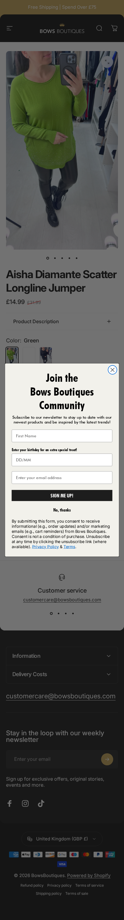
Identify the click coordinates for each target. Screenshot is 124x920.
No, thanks (62, 509)
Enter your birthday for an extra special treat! (44, 449)
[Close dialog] (112, 370)
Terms (69, 546)
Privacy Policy (45, 546)
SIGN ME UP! (62, 496)
